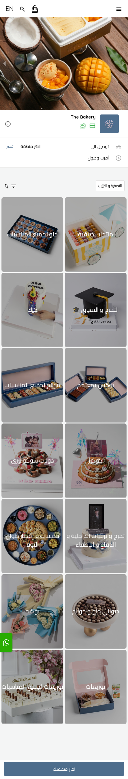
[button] (64, 124)
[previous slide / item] (4, 63)
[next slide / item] (123, 63)
